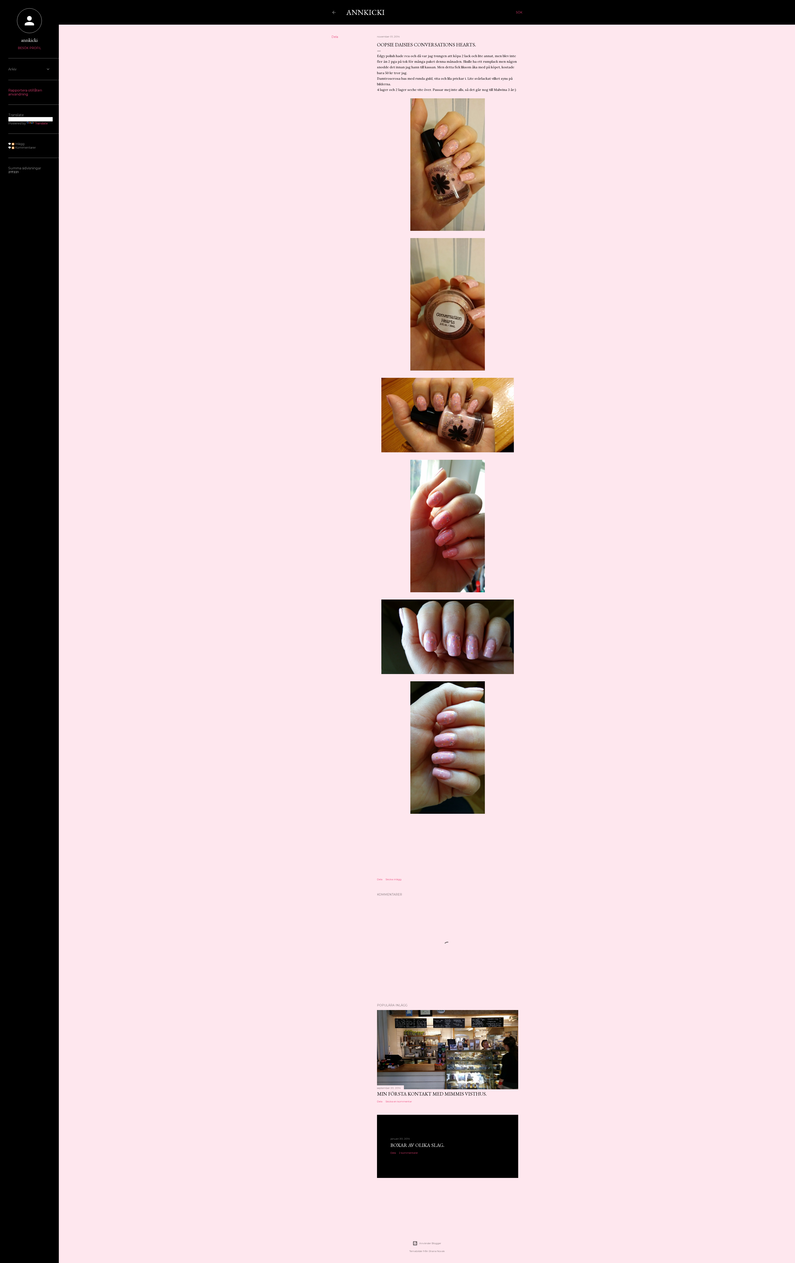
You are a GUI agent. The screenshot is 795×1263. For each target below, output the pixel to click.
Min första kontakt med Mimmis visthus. (432, 1094)
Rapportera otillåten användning (25, 92)
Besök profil (29, 48)
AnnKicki (365, 12)
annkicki (29, 40)
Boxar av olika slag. (417, 1145)
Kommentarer (25, 147)
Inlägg (19, 144)
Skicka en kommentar (398, 1101)
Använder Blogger (430, 1243)
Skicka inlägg (393, 879)
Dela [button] (334, 37)
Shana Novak (437, 1251)
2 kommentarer (408, 1152)
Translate (41, 123)
